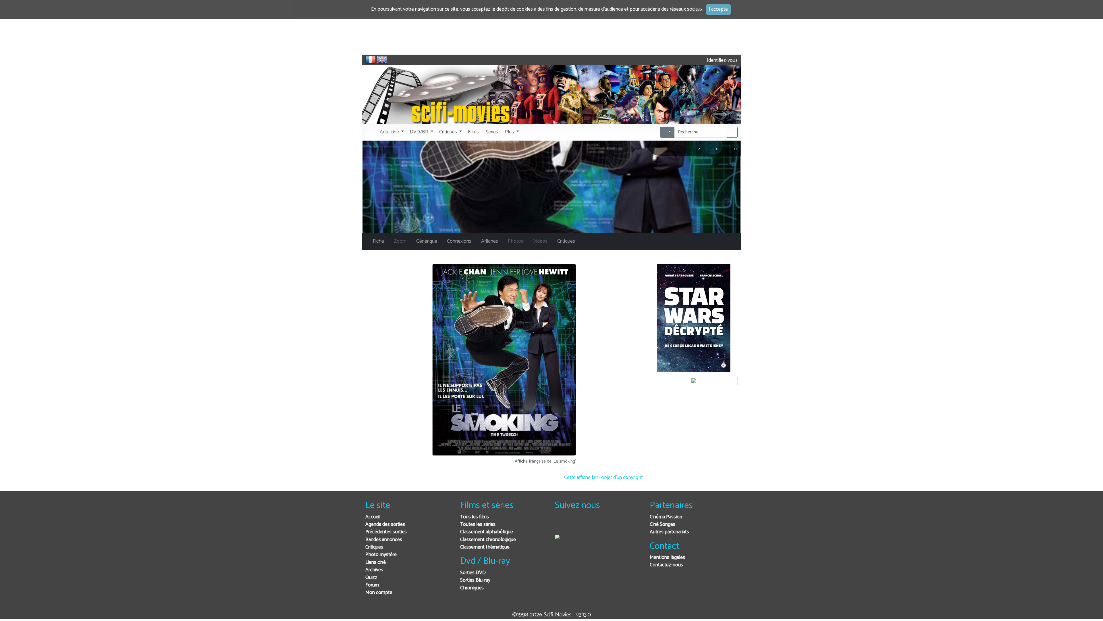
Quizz (371, 578)
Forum (372, 585)
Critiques (374, 547)
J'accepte (718, 9)
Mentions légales (667, 557)
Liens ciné (375, 562)
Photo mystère (381, 555)
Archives (374, 570)
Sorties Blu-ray (475, 580)
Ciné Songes (662, 524)
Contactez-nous (666, 565)
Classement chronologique (488, 540)
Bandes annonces (383, 540)
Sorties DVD (473, 573)
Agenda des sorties (385, 524)
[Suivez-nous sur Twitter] (575, 525)
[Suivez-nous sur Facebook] (561, 525)
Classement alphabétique (486, 532)
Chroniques (472, 588)
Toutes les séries (477, 524)
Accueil (372, 517)
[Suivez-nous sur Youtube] (589, 525)
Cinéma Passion (666, 517)
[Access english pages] (382, 60)
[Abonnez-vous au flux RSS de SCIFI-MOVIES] (603, 525)
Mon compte (378, 593)
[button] (391, 132)
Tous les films (474, 517)
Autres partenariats (669, 532)
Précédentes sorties (386, 532)
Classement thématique (485, 547)
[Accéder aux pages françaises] (370, 60)
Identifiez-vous (722, 60)
